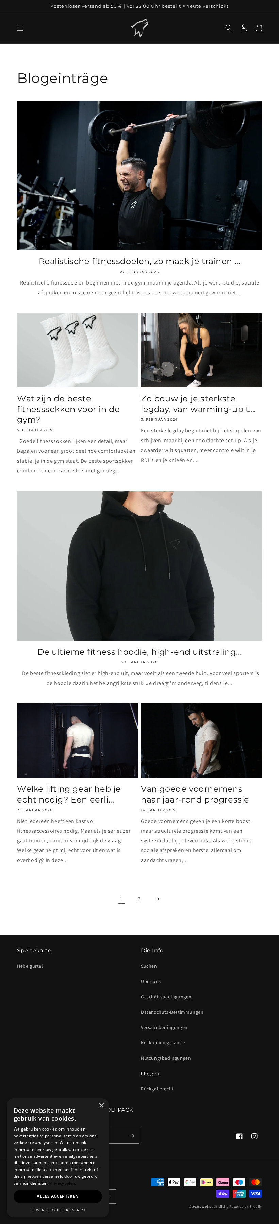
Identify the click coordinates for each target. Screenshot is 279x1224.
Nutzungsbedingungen (166, 1058)
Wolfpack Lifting (215, 1206)
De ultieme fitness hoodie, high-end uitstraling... (139, 652)
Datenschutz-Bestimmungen (172, 1012)
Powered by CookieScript (58, 1209)
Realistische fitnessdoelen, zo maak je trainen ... (140, 261)
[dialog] (58, 1157)
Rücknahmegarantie (163, 1042)
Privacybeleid (63, 1183)
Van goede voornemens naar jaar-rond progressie (195, 794)
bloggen (150, 1073)
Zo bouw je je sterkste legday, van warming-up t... (198, 404)
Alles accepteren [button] (58, 1196)
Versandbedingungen (164, 1027)
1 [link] (121, 898)
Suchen (149, 966)
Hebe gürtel (30, 966)
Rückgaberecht (157, 1089)
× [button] (101, 1105)
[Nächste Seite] (157, 899)
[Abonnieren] (131, 1136)
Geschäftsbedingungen (166, 997)
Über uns (151, 981)
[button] (20, 27)
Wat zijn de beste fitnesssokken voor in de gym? (68, 409)
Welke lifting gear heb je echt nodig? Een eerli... (69, 794)
